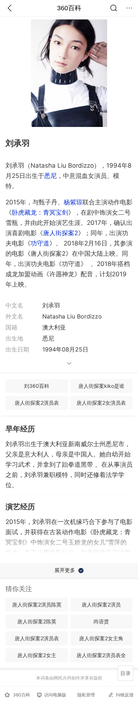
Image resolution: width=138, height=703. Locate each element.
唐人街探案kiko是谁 (101, 386)
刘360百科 (36, 386)
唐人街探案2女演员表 (101, 403)
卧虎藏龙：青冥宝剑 (40, 212)
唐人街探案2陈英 (36, 621)
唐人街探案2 (60, 233)
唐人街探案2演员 (101, 604)
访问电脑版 (55, 694)
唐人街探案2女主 (36, 655)
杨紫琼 (73, 202)
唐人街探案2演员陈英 (36, 604)
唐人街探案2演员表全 (101, 655)
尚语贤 (101, 621)
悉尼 (50, 175)
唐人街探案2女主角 (101, 638)
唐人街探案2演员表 (37, 403)
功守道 (40, 243)
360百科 (69, 8)
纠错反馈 (125, 694)
